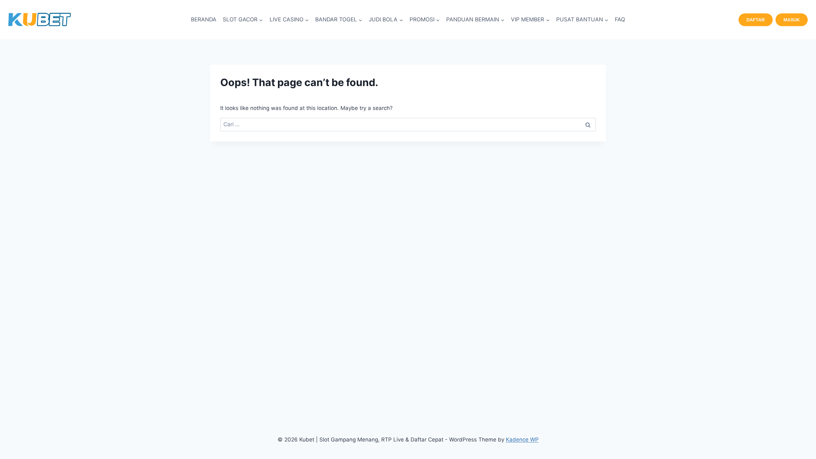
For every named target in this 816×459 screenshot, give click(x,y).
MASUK (791, 19)
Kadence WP (522, 439)
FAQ (620, 19)
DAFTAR (756, 19)
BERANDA (203, 19)
